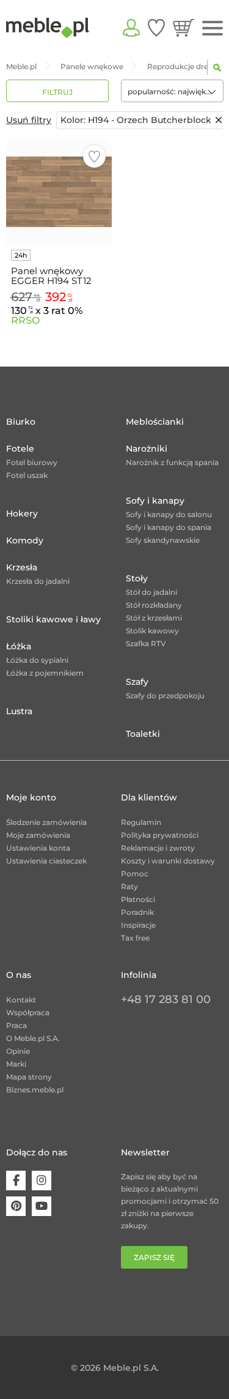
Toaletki (143, 733)
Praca (16, 1025)
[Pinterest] (16, 1206)
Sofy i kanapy (155, 500)
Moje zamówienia (38, 835)
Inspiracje (138, 925)
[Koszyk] (183, 27)
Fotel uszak (27, 475)
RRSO (25, 320)
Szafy (137, 681)
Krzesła (21, 567)
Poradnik (137, 912)
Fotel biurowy (31, 462)
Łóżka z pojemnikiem (45, 672)
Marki (16, 1064)
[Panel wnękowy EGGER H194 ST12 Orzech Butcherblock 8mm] (59, 192)
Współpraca (27, 1012)
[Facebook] (16, 1180)
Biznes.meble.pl (35, 1089)
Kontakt (21, 999)
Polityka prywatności (159, 835)
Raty (129, 886)
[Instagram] (41, 1180)
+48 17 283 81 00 (166, 999)
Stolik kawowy (152, 630)
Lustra (19, 711)
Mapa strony (29, 1076)
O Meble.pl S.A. (33, 1038)
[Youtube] (41, 1206)
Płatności (138, 899)
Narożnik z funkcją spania (172, 462)
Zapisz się (154, 1257)
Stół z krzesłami (154, 617)
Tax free (135, 937)
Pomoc (134, 873)
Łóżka (18, 646)
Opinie (18, 1051)
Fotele (20, 448)
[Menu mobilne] (212, 28)
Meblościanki (155, 421)
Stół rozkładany (154, 605)
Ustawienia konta (38, 847)
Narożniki (146, 448)
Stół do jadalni (151, 592)
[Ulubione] (156, 27)
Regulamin (141, 822)
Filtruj (57, 92)
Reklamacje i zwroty (158, 847)
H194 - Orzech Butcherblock (135, 119)
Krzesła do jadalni (38, 581)
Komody (24, 540)
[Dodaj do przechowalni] (94, 156)
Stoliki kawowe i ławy (53, 619)
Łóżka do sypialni (37, 660)
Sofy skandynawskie (163, 540)
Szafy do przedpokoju (165, 695)
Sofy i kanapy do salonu (169, 514)
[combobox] (172, 91)
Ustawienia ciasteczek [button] (46, 860)
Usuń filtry (28, 119)
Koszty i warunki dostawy (168, 860)
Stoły (137, 578)
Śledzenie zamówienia (46, 822)
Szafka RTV (146, 643)
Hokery (22, 513)
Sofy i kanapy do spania (168, 527)
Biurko (20, 421)
